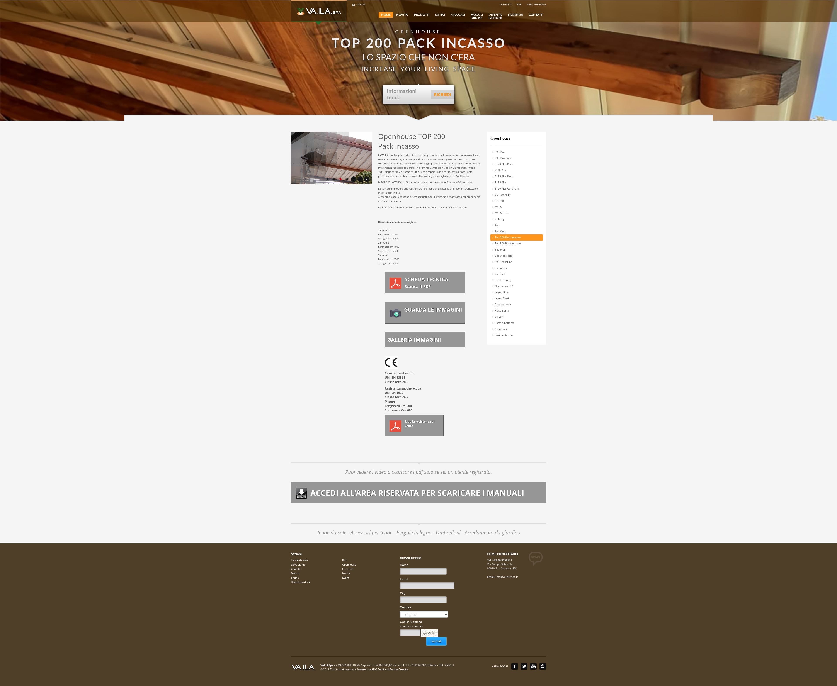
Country (405, 607)
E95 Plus (500, 152)
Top (497, 225)
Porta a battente (504, 323)
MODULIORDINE (477, 17)
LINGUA (360, 4)
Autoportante (503, 304)
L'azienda (348, 569)
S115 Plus (501, 182)
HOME (386, 15)
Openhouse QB (504, 286)
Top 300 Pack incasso (508, 243)
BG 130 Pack (502, 194)
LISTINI (440, 15)
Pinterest (542, 666)
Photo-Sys (501, 268)
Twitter (524, 666)
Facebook (514, 666)
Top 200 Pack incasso (508, 237)
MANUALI (456, 15)
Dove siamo (298, 564)
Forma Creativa (399, 669)
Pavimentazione (504, 335)
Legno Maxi (502, 298)
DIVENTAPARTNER (495, 17)
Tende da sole (299, 560)
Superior (500, 249)
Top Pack (500, 231)
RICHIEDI (442, 94)
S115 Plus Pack (504, 176)
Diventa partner (300, 582)
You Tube (533, 666)
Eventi (346, 577)
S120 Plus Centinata (507, 188)
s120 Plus (500, 170)
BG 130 (499, 201)
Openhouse (500, 139)
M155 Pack (501, 213)
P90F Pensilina (503, 262)
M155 (498, 207)
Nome (404, 565)
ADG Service (379, 669)
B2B (519, 4)
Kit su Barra (502, 310)
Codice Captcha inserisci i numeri (411, 624)
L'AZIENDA (515, 15)
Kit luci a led (502, 329)
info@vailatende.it (507, 577)
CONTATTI (505, 4)
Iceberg (499, 219)
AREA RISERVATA (536, 4)
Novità (346, 573)
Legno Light (502, 292)
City (402, 593)
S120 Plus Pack (504, 164)
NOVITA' (402, 15)
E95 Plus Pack (503, 158)
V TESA (499, 316)
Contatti (296, 569)
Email (404, 579)
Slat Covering (503, 280)
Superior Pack (503, 255)
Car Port (500, 274)
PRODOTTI (420, 15)
